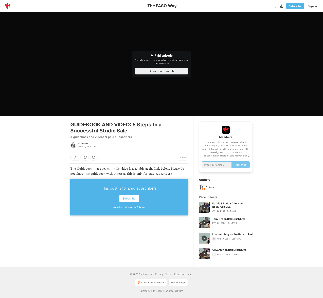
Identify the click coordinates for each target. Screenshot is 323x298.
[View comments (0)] (85, 157)
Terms (168, 274)
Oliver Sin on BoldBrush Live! (229, 249)
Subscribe (295, 6)
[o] (204, 207)
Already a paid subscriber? (129, 207)
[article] (226, 207)
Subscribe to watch (161, 71)
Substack (145, 290)
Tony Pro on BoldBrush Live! (229, 219)
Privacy (159, 274)
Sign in (312, 6)
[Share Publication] (281, 6)
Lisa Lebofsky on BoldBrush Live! (232, 234)
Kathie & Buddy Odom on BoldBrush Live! (227, 205)
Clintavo (83, 143)
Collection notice (183, 274)
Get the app (178, 282)
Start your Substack (152, 282)
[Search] (274, 6)
